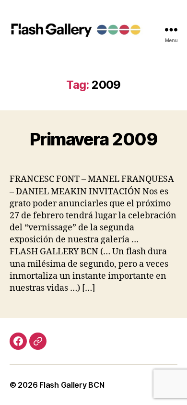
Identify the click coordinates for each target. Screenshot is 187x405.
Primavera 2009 (93, 139)
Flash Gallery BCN (71, 385)
